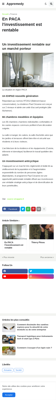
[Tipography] (41, 303)
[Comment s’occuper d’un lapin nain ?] (8, 350)
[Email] (38, 209)
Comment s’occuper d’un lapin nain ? (34, 348)
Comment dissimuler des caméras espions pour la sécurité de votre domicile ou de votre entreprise (32, 327)
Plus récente (9, 257)
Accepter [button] (9, 395)
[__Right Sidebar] (41, 281)
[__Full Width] (15, 281)
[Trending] (41, 297)
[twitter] (41, 271)
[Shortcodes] (15, 308)
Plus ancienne (46, 257)
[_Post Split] (41, 287)
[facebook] (15, 271)
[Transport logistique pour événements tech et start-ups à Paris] (8, 339)
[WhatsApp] (28, 209)
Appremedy (15, 4)
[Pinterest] (33, 209)
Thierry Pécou (38, 242)
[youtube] (15, 276)
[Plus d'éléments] (44, 209)
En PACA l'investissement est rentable (13, 245)
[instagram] (41, 276)
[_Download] (15, 292)
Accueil (5, 14)
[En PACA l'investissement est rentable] (14, 231)
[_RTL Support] (15, 297)
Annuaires (8, 370)
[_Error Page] (41, 292)
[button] (3, 4)
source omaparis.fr (15, 199)
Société (19, 370)
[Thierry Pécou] (41, 231)
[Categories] (15, 303)
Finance (13, 14)
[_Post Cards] (15, 287)
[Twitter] (23, 209)
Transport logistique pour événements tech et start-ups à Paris (35, 337)
